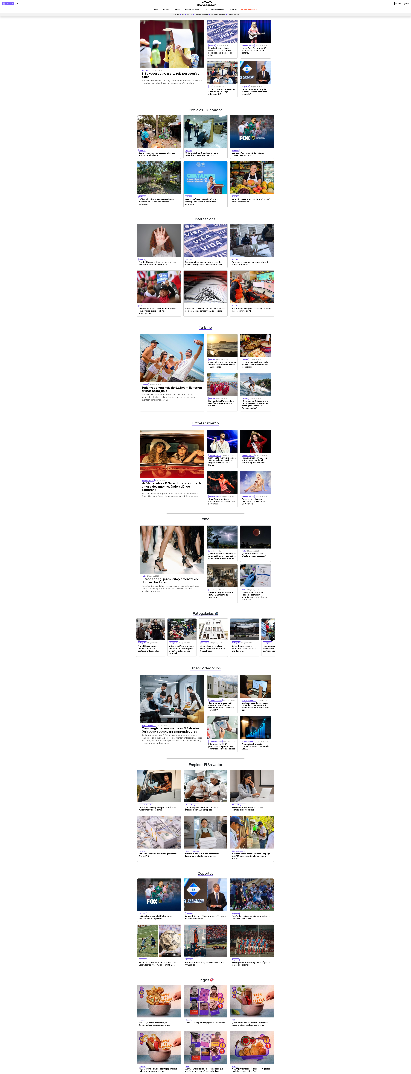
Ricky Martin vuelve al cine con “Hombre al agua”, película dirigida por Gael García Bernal (222, 461)
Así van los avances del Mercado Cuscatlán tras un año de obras (244, 648)
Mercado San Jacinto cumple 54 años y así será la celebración (250, 200)
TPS (183, 15)
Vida (205, 9)
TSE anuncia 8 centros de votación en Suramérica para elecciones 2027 (202, 154)
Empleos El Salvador (201, 15)
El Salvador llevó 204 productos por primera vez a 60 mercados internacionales (221, 746)
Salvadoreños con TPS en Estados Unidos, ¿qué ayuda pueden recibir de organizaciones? (157, 310)
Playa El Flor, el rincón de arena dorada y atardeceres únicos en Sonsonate (222, 364)
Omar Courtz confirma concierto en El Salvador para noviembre (221, 501)
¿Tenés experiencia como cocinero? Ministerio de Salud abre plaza (201, 808)
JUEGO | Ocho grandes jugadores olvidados (205, 1022)
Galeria (234, 1066)
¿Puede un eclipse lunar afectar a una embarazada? (254, 554)
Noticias (166, 9)
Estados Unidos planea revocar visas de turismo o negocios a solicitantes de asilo (220, 51)
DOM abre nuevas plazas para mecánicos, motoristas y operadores (157, 808)
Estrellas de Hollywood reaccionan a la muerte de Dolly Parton (253, 501)
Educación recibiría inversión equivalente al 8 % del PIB (158, 854)
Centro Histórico (233, 15)
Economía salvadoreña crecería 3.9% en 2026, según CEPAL (255, 746)
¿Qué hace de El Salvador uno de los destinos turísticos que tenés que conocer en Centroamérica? (255, 404)
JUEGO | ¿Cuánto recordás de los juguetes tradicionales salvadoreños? (251, 1070)
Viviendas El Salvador (218, 15)
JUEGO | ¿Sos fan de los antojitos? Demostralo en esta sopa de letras (154, 1023)
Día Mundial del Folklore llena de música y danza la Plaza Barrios (221, 403)
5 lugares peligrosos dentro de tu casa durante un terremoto (221, 594)
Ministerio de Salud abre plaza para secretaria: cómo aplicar (247, 808)
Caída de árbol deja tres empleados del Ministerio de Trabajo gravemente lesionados (156, 201)
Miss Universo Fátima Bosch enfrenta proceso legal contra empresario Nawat (254, 460)
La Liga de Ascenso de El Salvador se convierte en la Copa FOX (248, 154)
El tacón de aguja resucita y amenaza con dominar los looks (171, 580)
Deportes (233, 9)
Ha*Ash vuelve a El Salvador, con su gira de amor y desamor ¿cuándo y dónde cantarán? (172, 486)
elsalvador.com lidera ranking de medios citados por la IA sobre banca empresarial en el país (255, 706)
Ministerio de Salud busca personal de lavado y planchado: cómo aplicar (202, 854)
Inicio (156, 9)
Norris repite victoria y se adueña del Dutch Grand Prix (204, 963)
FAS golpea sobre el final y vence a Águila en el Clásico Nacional (251, 963)
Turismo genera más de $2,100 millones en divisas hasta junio (172, 389)
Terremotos (176, 15)
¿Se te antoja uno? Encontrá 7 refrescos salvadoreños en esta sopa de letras (250, 1023)
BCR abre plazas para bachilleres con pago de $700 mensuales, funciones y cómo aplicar (251, 856)
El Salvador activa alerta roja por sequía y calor (170, 75)
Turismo (177, 9)
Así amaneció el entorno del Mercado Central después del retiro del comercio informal (181, 649)
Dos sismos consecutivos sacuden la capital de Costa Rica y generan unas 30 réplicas (205, 309)
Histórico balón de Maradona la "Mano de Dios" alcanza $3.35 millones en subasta (157, 963)
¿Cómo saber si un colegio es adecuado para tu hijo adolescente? (221, 91)
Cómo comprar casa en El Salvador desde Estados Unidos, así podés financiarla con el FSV (221, 706)
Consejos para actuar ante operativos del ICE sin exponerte (250, 263)
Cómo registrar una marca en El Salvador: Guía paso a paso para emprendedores (171, 729)
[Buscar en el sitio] (16, 3)
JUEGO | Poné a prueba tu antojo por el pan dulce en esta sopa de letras (158, 1070)
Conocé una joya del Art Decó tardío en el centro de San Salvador (212, 648)
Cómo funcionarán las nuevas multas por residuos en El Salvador (156, 154)
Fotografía (142, 643)
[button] (272, 639)
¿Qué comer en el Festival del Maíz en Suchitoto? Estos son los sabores (255, 364)
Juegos (189, 15)
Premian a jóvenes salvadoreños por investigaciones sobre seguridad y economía (201, 201)
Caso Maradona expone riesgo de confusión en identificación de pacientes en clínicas (254, 596)
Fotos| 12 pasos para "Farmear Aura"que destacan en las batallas (148, 648)
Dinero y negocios (192, 9)
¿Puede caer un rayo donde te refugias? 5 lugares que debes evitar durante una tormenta (222, 555)
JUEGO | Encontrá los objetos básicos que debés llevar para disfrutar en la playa (204, 1070)
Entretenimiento (218, 9)
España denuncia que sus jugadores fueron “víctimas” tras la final (251, 917)
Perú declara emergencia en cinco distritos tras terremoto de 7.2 (251, 309)
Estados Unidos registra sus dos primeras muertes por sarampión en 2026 (157, 263)
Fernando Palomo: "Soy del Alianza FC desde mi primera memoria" (254, 91)
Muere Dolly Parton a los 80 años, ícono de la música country (254, 50)
